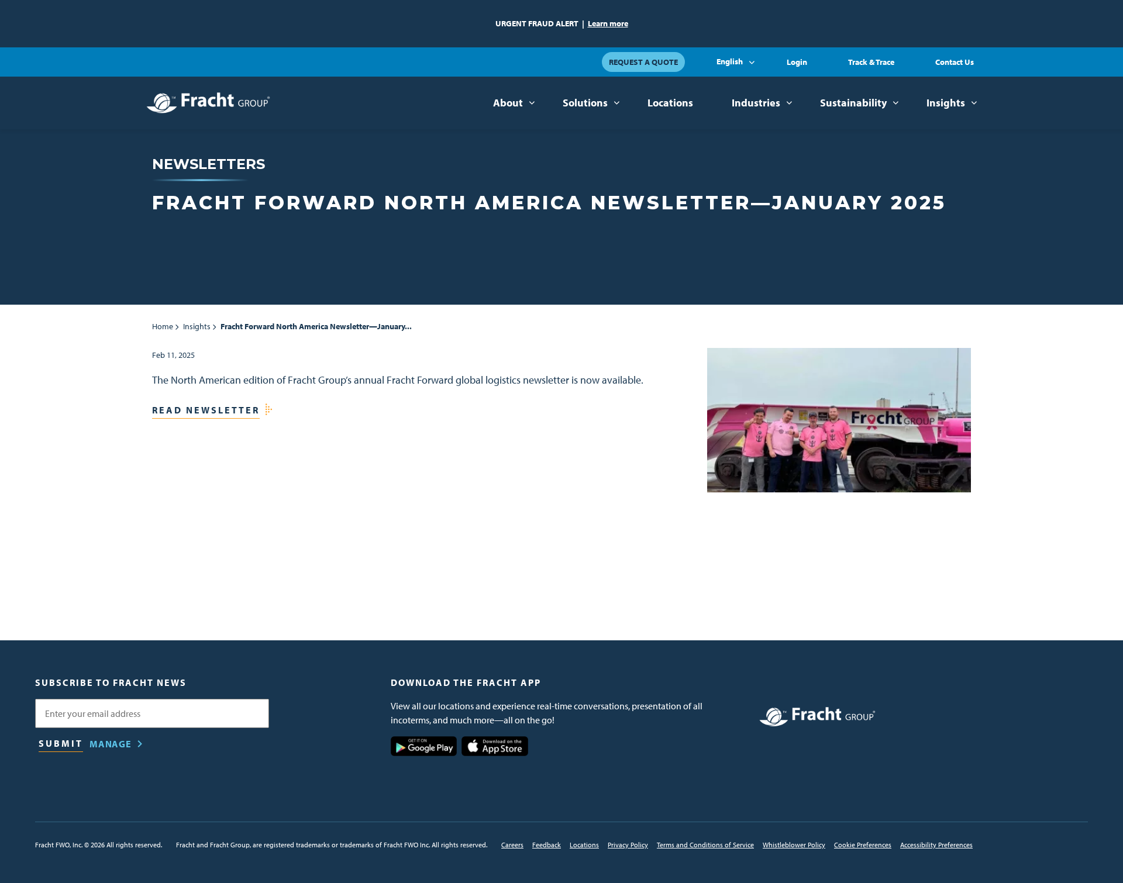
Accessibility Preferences (936, 844)
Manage (110, 744)
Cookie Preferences (862, 844)
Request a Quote (643, 62)
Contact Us (954, 62)
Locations (670, 102)
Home (162, 326)
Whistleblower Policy (794, 844)
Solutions (585, 102)
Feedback (546, 844)
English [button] (729, 61)
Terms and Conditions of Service (705, 844)
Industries (756, 102)
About (508, 102)
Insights (945, 102)
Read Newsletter (206, 410)
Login (797, 62)
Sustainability (853, 102)
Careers (512, 844)
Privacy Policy (628, 844)
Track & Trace (871, 62)
